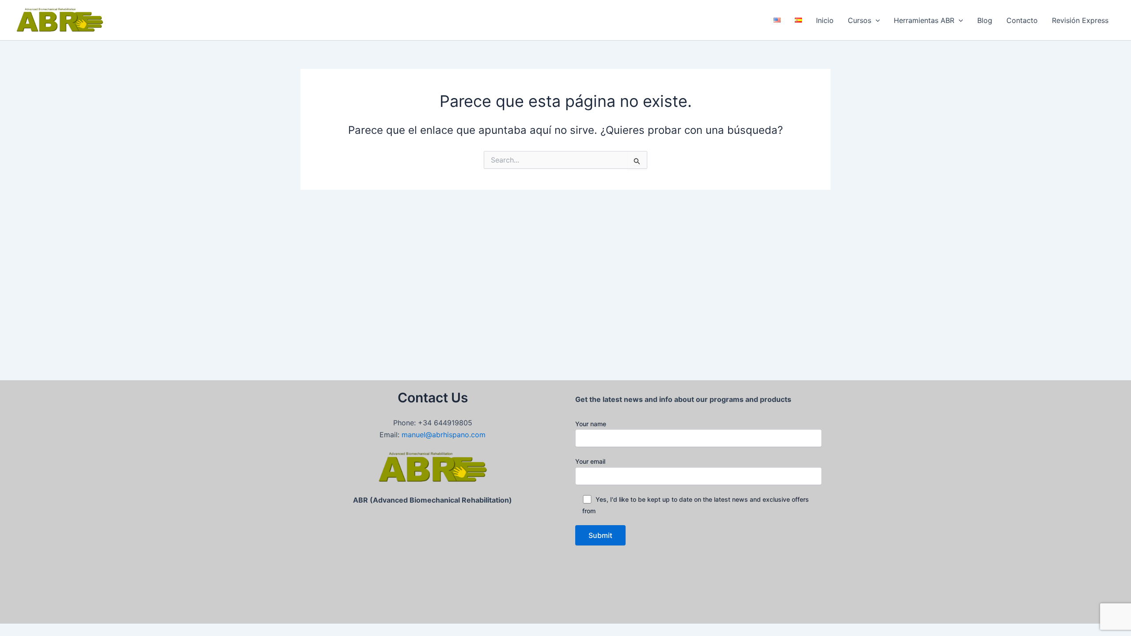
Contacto (1022, 20)
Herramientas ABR (924, 20)
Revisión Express (1080, 20)
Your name (590, 424)
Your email (590, 461)
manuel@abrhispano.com (444, 434)
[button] (875, 20)
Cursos (859, 20)
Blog (984, 20)
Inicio (825, 20)
